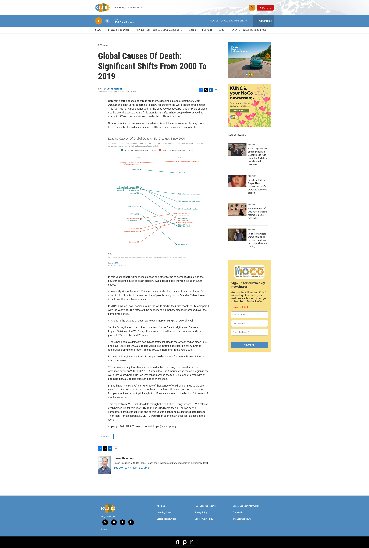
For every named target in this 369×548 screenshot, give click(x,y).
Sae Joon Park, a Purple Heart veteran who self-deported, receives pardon (257, 186)
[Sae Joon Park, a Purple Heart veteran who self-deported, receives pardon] (237, 181)
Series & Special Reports (167, 30)
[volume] (107, 21)
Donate (266, 7)
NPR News (103, 45)
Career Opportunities (166, 519)
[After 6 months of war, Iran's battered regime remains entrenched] (237, 209)
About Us (161, 506)
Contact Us (238, 512)
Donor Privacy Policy (204, 519)
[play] (98, 21)
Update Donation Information (246, 506)
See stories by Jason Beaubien (132, 467)
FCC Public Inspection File (206, 506)
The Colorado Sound (242, 519)
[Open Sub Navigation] (103, 30)
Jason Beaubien (114, 88)
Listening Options (165, 512)
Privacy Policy (201, 512)
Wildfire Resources (255, 30)
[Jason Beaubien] (104, 465)
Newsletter (143, 30)
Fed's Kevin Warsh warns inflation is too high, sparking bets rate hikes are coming (257, 240)
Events (236, 30)
